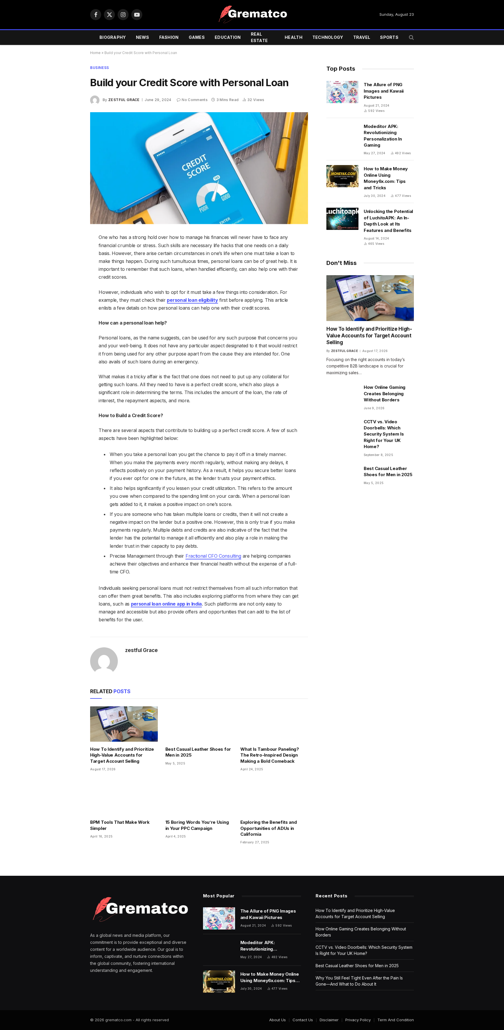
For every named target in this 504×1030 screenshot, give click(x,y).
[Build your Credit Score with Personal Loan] (199, 168)
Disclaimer (329, 1019)
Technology (327, 37)
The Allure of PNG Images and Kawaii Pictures (384, 91)
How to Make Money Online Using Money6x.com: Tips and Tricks (386, 178)
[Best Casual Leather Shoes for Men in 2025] (199, 724)
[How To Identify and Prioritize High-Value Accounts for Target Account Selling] (124, 724)
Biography (112, 37)
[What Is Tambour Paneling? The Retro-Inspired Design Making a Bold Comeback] (274, 724)
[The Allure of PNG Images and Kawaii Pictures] (342, 92)
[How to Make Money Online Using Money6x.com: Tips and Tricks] (342, 176)
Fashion (169, 37)
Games (197, 37)
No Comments (195, 100)
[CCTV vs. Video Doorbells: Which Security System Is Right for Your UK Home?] (342, 429)
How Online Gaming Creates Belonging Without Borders (384, 393)
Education (228, 37)
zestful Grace (124, 100)
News (142, 37)
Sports (389, 37)
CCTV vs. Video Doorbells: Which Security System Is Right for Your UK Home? (384, 434)
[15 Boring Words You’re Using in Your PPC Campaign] (199, 797)
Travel (361, 37)
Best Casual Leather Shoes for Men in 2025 (198, 752)
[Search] (411, 37)
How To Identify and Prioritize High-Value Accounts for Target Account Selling (122, 755)
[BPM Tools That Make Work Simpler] (124, 797)
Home (95, 53)
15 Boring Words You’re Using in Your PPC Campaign (197, 825)
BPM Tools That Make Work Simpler (120, 825)
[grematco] (252, 14)
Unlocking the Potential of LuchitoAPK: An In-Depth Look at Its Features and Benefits (388, 221)
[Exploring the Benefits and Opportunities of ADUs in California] (274, 797)
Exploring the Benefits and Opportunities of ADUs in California (268, 828)
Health (293, 37)
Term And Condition (395, 1019)
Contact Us (303, 1019)
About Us (277, 1019)
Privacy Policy (358, 1019)
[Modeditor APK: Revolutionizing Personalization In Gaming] (342, 134)
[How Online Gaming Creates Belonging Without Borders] (342, 395)
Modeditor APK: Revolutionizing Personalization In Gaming (383, 136)
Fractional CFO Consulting (213, 556)
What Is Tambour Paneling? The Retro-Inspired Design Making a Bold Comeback (269, 755)
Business (99, 67)
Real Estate (259, 37)
